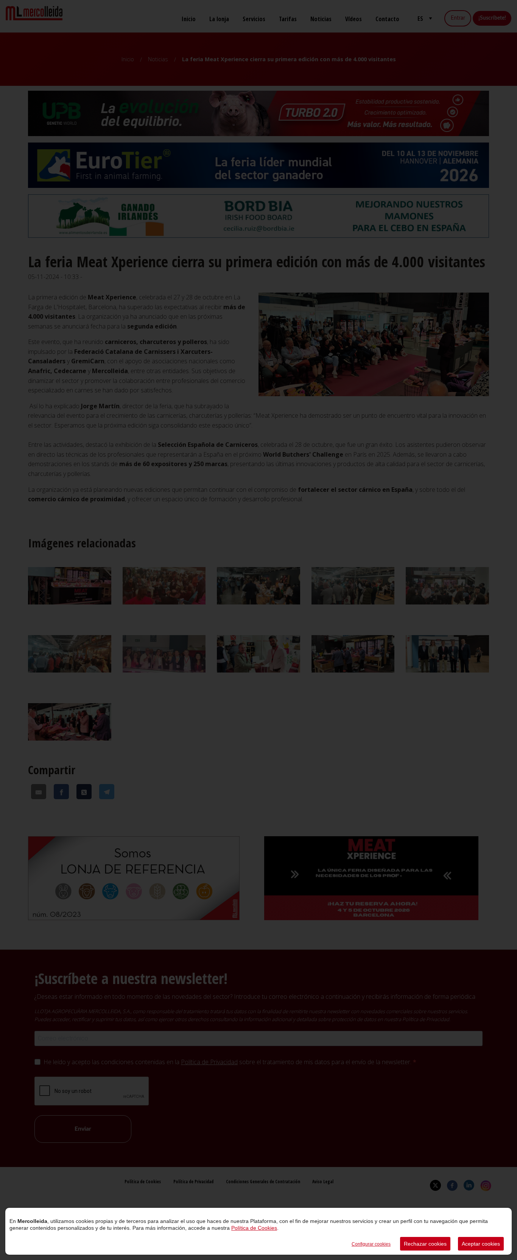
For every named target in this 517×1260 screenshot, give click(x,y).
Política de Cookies (254, 1228)
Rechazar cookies (425, 1244)
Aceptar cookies (481, 1244)
